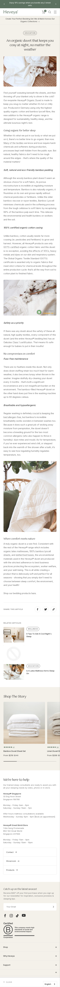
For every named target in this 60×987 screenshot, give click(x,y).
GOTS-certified (11, 247)
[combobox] (50, 984)
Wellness (33, 629)
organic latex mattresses (15, 551)
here (33, 593)
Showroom (11, 861)
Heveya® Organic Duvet (29, 100)
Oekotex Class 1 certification (17, 342)
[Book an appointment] (44, 816)
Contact (10, 852)
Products (10, 870)
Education (30, 33)
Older (9, 982)
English (48, 984)
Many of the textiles (13, 143)
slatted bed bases (25, 555)
